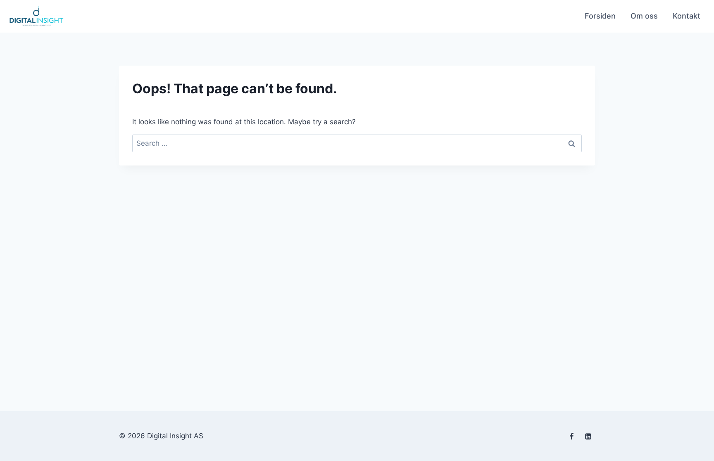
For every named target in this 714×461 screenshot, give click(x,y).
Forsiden (600, 16)
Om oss (644, 16)
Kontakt (686, 16)
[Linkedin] (588, 437)
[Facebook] (572, 437)
